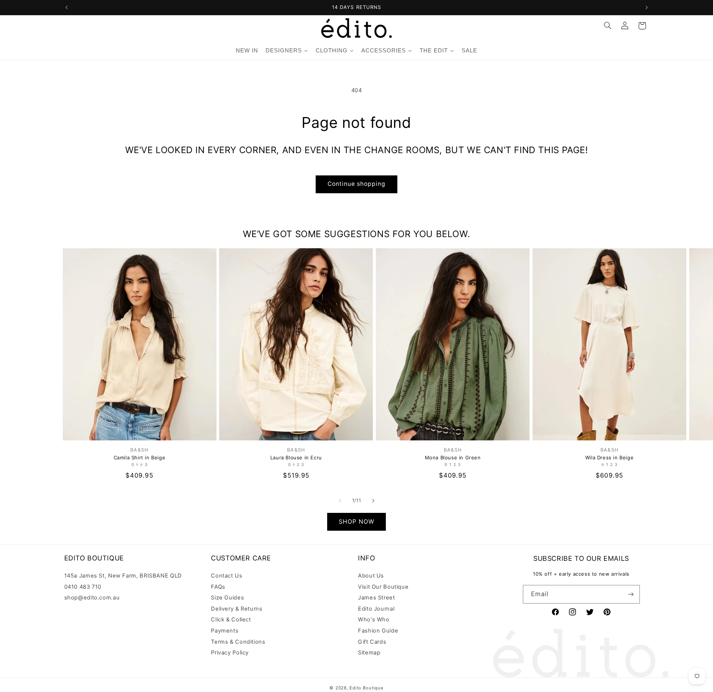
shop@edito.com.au (92, 597)
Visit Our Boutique (383, 586)
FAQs (218, 586)
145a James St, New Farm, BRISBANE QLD (123, 576)
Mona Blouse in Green (453, 457)
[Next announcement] (646, 7)
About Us (371, 576)
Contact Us (226, 576)
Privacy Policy (230, 652)
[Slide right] (373, 500)
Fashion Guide (378, 630)
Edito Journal (376, 608)
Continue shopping (357, 183)
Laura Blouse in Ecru (296, 457)
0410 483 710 (83, 586)
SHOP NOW (356, 521)
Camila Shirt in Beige (140, 457)
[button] (607, 25)
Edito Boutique (366, 688)
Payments (224, 630)
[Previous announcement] (66, 7)
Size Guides (227, 597)
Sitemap (369, 652)
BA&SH (139, 450)
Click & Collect (231, 619)
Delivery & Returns (236, 608)
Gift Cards (372, 641)
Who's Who (374, 619)
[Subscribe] (630, 594)
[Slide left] (340, 500)
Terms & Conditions (238, 641)
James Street (376, 597)
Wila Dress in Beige (609, 457)
